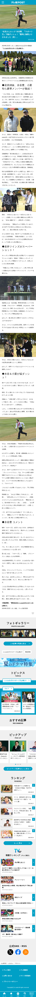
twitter (10, 952)
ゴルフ (6, 688)
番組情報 (28, 652)
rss (26, 952)
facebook (18, 952)
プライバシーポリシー (11, 981)
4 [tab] (20, 764)
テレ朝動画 (24, 970)
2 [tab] (17, 764)
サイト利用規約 (25, 976)
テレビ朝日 (7, 970)
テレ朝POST (18, 2)
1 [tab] (15, 764)
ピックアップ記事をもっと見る (18, 769)
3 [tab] (18, 764)
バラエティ (10, 963)
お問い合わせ (8, 976)
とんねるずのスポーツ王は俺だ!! (13, 48)
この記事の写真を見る (18, 643)
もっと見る (18, 843)
